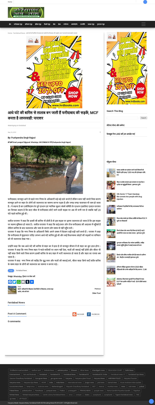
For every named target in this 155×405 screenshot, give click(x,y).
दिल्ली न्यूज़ (47, 24)
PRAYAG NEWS (85, 390)
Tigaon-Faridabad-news (124, 395)
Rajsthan (137, 390)
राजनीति (82, 24)
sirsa (70, 395)
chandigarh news (98, 370)
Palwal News (14, 390)
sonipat (78, 395)
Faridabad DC (55, 374)
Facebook (95, 314)
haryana (69, 378)
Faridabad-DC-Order (100, 374)
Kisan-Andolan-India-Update (130, 382)
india (51, 382)
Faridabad (43, 374)
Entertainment (15, 374)
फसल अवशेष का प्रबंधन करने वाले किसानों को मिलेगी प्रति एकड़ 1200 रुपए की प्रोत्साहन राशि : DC (131, 172)
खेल (54, 24)
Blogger (80, 314)
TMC (137, 395)
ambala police (63, 370)
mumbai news (113, 386)
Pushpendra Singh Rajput (23, 137)
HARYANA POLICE (114, 378)
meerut (101, 386)
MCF (93, 386)
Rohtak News (14, 395)
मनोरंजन (66, 24)
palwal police (27, 390)
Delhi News (129, 370)
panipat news (51, 390)
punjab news (99, 390)
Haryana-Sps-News (31, 382)
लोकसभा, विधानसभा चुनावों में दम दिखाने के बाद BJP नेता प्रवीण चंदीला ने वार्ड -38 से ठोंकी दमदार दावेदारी (131, 281)
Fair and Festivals (29, 374)
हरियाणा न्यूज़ (28, 24)
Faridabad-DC (84, 374)
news (123, 386)
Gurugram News (41, 378)
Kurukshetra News (16, 386)
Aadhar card (36, 370)
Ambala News (49, 370)
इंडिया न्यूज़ (38, 24)
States (87, 395)
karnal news (112, 382)
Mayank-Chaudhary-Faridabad (77, 386)
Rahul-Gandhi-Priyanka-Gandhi (118, 390)
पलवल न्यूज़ (91, 24)
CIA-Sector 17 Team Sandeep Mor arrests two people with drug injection (129, 196)
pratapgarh (72, 390)
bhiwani (74, 370)
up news (13, 399)
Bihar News (84, 370)
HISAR (44, 382)
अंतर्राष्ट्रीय (74, 24)
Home (10, 2)
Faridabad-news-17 (118, 374)
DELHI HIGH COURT (115, 370)
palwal (141, 386)
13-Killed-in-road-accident (19, 370)
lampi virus (31, 386)
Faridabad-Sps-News (136, 374)
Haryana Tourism (130, 378)
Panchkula (39, 390)
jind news (101, 382)
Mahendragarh (57, 386)
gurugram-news (56, 378)
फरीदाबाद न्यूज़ (18, 24)
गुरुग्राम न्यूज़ (101, 24)
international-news (75, 382)
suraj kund (97, 395)
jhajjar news (89, 382)
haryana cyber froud (83, 378)
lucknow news (43, 386)
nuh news (132, 386)
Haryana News (99, 378)
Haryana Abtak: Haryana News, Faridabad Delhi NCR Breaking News (31, 403)
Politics (62, 390)
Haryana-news (15, 382)
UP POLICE (23, 399)
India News (60, 382)
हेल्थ (59, 24)
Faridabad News (19, 33)
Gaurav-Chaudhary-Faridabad (21, 378)
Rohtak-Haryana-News (31, 395)
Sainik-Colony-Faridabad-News (54, 395)
